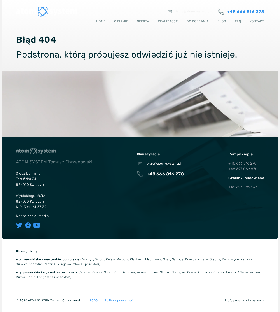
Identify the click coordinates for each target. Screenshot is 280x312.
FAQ (238, 21)
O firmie (121, 21)
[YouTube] (36, 225)
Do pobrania (198, 21)
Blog (221, 21)
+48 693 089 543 (243, 187)
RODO (93, 300)
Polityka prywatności (120, 300)
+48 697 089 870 (242, 169)
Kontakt (257, 21)
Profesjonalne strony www (244, 300)
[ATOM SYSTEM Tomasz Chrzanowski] (46, 12)
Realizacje (168, 21)
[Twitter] (19, 225)
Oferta (143, 21)
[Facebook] (28, 225)
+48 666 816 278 (242, 163)
